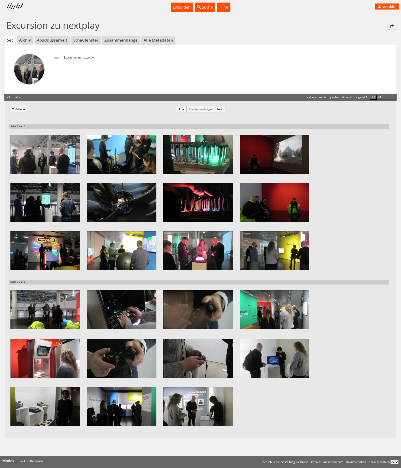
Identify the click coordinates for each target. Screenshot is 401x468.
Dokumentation (356, 462)
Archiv (25, 40)
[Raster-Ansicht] (379, 97)
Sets (219, 109)
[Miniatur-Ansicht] (392, 97)
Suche (207, 7)
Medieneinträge (200, 109)
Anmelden (388, 6)
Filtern (20, 109)
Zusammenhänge (121, 40)
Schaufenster (85, 40)
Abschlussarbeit (52, 40)
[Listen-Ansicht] (386, 97)
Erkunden (182, 7)
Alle (181, 109)
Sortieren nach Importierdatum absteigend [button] (335, 97)
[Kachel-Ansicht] (373, 97)
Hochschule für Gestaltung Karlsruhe (284, 462)
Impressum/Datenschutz (327, 462)
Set (10, 40)
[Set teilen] (392, 26)
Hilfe (224, 7)
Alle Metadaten (158, 40)
